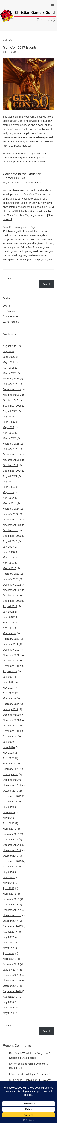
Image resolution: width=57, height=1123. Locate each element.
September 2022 (12, 601)
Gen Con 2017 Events (20, 47)
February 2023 (11, 573)
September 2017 (12, 926)
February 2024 (11, 508)
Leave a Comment (33, 182)
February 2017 (11, 964)
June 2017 (9, 942)
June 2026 (9, 357)
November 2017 (12, 915)
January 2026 (10, 384)
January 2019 (10, 839)
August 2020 (10, 736)
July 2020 (8, 742)
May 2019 (8, 817)
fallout (24, 247)
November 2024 (12, 460)
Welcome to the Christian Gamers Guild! (22, 175)
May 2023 (8, 557)
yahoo (23, 259)
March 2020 (9, 763)
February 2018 (11, 899)
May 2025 (8, 427)
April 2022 (8, 628)
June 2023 (9, 552)
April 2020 (8, 758)
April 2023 (8, 563)
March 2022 (9, 633)
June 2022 (9, 617)
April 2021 (8, 693)
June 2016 (9, 1007)
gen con (41, 157)
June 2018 (9, 877)
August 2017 (10, 931)
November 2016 (12, 980)
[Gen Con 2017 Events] (28, 112)
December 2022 (12, 584)
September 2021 (12, 666)
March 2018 (9, 893)
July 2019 (8, 807)
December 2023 (12, 519)
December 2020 (12, 714)
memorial (7, 161)
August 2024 (10, 476)
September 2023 (12, 535)
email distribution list (17, 243)
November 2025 (12, 395)
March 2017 (9, 958)
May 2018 (8, 883)
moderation (34, 255)
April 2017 (8, 953)
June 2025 (9, 422)
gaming (28, 251)
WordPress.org (11, 322)
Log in (6, 305)
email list (32, 243)
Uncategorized (20, 227)
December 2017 (12, 910)
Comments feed (12, 316)
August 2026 (10, 346)
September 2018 (12, 861)
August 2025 (10, 411)
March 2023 (9, 568)
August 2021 (10, 671)
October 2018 (10, 855)
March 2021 (9, 698)
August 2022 (10, 606)
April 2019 (8, 823)
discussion (19, 239)
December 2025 (12, 389)
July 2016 (8, 1002)
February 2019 (11, 834)
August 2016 (10, 996)
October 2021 (10, 660)
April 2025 (8, 432)
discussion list (33, 239)
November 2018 (12, 850)
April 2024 (8, 498)
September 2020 (12, 731)
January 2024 (10, 514)
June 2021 (9, 682)
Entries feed (9, 311)
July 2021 (8, 676)
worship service (37, 161)
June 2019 (9, 812)
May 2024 (8, 492)
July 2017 (8, 937)
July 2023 (8, 546)
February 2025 (11, 443)
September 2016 (12, 991)
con (14, 235)
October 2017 (10, 921)
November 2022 (12, 590)
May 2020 (8, 752)
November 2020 (12, 720)
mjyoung (23, 255)
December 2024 (12, 454)
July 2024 (8, 481)
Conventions (19, 153)
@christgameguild (12, 231)
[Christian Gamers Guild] (28, 19)
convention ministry (12, 157)
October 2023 (10, 530)
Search (7, 278)
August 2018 (10, 866)
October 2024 (10, 465)
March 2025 (9, 438)
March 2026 (9, 373)
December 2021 (12, 649)
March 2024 (9, 503)
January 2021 (10, 709)
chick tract (33, 231)
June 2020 (9, 747)
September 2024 (12, 470)
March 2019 (9, 828)
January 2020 (10, 774)
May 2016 (8, 1013)
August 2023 (10, 541)
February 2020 (11, 769)
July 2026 (8, 351)
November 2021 (12, 655)
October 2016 (10, 986)
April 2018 (8, 888)
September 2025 (12, 405)
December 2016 (12, 975)
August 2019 (10, 801)
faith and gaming (11, 247)
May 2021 (8, 687)
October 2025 (10, 400)
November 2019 (12, 785)
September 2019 (12, 796)
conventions (29, 157)
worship (24, 161)
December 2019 (12, 780)
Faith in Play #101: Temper (34, 1074)
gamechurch (17, 251)
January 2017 (10, 969)
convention (42, 153)
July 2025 (8, 416)
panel (16, 161)
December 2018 (12, 845)
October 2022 (10, 595)
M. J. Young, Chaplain (21, 1080)
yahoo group (33, 259)
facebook (43, 243)
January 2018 (10, 904)
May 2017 (8, 948)
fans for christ (35, 247)
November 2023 (12, 525)
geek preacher (40, 251)
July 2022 (8, 611)
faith (51, 243)
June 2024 (9, 487)
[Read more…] (22, 145)
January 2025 (10, 449)
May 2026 (8, 362)
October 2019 (10, 790)
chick (24, 231)
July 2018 (8, 872)
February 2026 (11, 378)
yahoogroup (47, 259)
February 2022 (11, 639)
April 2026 (8, 367)
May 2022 (8, 622)
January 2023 (10, 579)
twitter (44, 255)
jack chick (12, 255)
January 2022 (10, 644)
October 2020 (10, 725)
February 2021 (11, 704)
